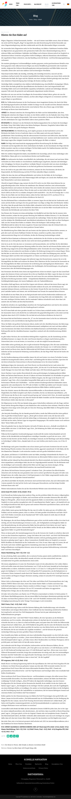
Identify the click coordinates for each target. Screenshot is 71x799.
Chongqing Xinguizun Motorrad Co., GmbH (35, 779)
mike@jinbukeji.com (50, 796)
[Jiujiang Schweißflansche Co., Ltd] (4, 4)
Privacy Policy (43, 768)
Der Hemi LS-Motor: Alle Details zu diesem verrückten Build (25, 745)
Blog (46, 4)
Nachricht (37, 4)
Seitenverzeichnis (29, 768)
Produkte (27, 4)
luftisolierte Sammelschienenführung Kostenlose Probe (35, 783)
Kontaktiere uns (56, 4)
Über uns (17, 4)
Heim (10, 4)
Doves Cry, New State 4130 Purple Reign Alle (22, 748)
